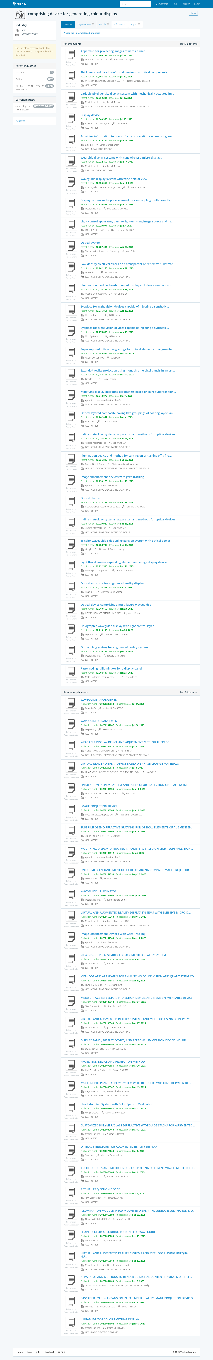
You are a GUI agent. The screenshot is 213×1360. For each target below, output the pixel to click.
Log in (197, 3)
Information (119, 24)
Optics (34, 79)
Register (186, 3)
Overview (67, 24)
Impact (134, 24)
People (102, 24)
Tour (175, 3)
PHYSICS (34, 72)
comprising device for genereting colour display (34, 107)
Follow (193, 13)
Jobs (38, 1352)
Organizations (85, 24)
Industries (20, 120)
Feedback (49, 1352)
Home (20, 1352)
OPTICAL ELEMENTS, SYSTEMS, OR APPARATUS (34, 87)
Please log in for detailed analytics (81, 32)
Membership (162, 3)
